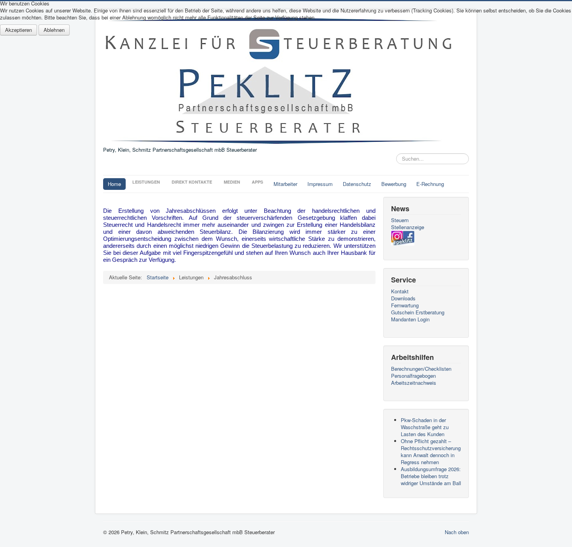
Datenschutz (357, 184)
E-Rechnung (430, 184)
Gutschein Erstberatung (417, 312)
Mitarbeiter (285, 184)
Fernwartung (405, 305)
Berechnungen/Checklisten (421, 368)
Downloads (403, 298)
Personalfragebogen (413, 375)
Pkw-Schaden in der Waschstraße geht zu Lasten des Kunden (425, 427)
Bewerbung (393, 184)
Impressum (320, 184)
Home (114, 184)
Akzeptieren (18, 29)
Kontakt (400, 291)
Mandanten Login (410, 319)
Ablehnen (54, 29)
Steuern (400, 220)
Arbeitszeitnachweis (413, 382)
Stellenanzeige (407, 227)
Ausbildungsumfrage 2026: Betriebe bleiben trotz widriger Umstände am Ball (431, 476)
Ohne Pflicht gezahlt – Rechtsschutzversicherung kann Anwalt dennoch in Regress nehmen (431, 451)
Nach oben (457, 532)
